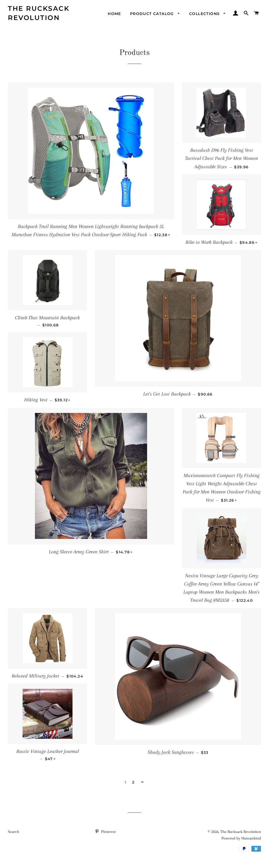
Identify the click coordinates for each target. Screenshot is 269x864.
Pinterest (108, 831)
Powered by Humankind (241, 838)
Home (114, 13)
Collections (205, 13)
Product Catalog (152, 13)
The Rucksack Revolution (38, 13)
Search (13, 831)
